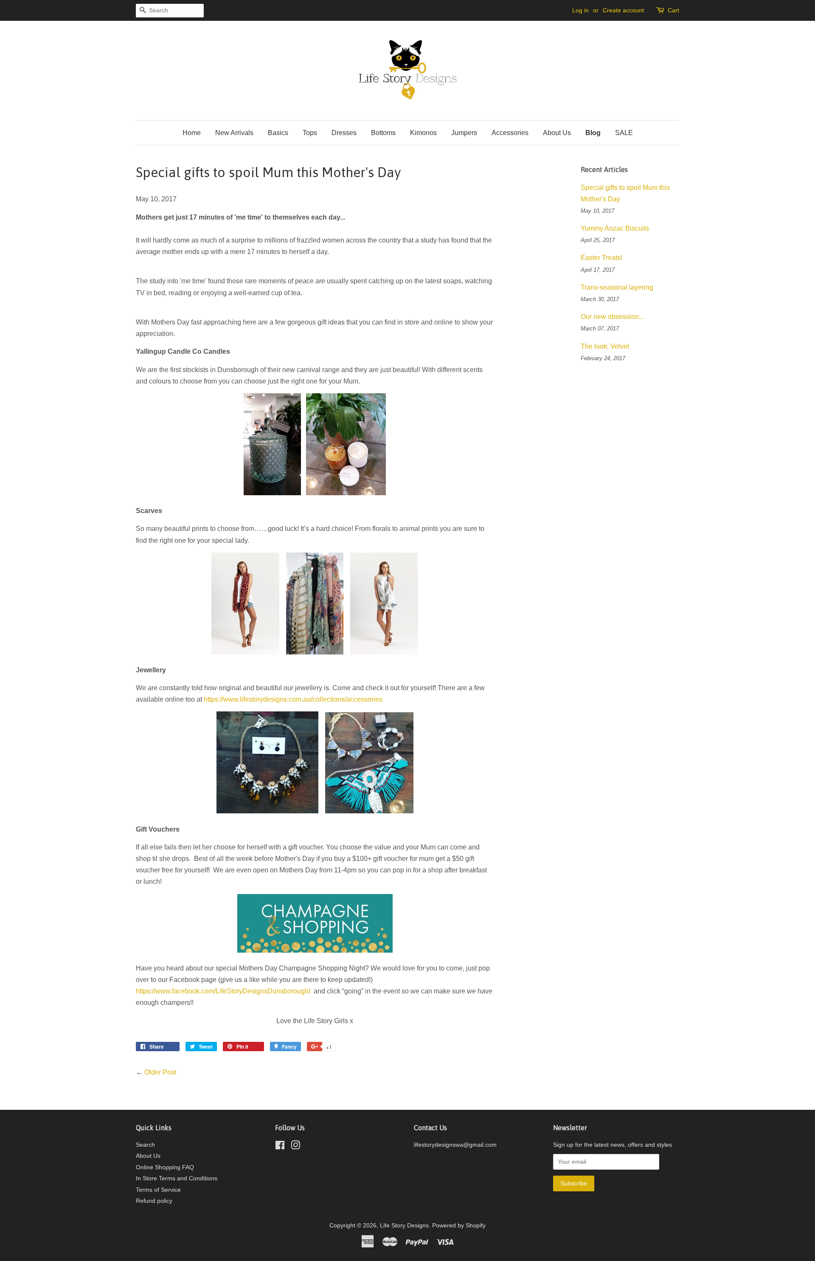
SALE (624, 132)
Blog (593, 132)
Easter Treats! (601, 257)
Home (192, 132)
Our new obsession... (612, 316)
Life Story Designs (404, 1225)
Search (145, 1145)
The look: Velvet (605, 346)
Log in (580, 10)
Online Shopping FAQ (165, 1167)
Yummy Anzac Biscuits (615, 228)
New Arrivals (234, 132)
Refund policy (154, 1201)
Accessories (510, 132)
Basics (278, 132)
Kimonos (423, 132)
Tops (310, 132)
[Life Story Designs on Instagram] (295, 1147)
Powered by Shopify (459, 1225)
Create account (623, 10)
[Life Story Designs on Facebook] (280, 1147)
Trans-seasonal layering (617, 287)
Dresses (344, 132)
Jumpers (464, 132)
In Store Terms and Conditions (176, 1178)
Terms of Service (158, 1190)
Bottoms (383, 132)
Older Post (160, 1072)
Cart (673, 10)
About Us (557, 132)
